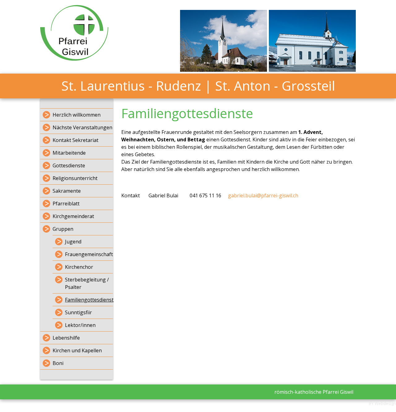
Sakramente (67, 190)
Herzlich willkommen (77, 114)
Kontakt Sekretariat (75, 140)
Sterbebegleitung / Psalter (87, 283)
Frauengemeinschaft (89, 254)
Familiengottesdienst (89, 299)
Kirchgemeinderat (73, 216)
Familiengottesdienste (187, 113)
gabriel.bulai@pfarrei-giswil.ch (263, 195)
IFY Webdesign (382, 403)
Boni (58, 363)
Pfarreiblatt (66, 203)
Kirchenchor (79, 267)
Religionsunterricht (75, 178)
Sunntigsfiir (78, 312)
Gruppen (63, 228)
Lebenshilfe (66, 337)
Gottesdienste (69, 165)
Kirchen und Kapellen (77, 350)
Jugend (73, 241)
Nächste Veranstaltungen (82, 127)
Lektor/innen (80, 325)
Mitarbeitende (69, 152)
